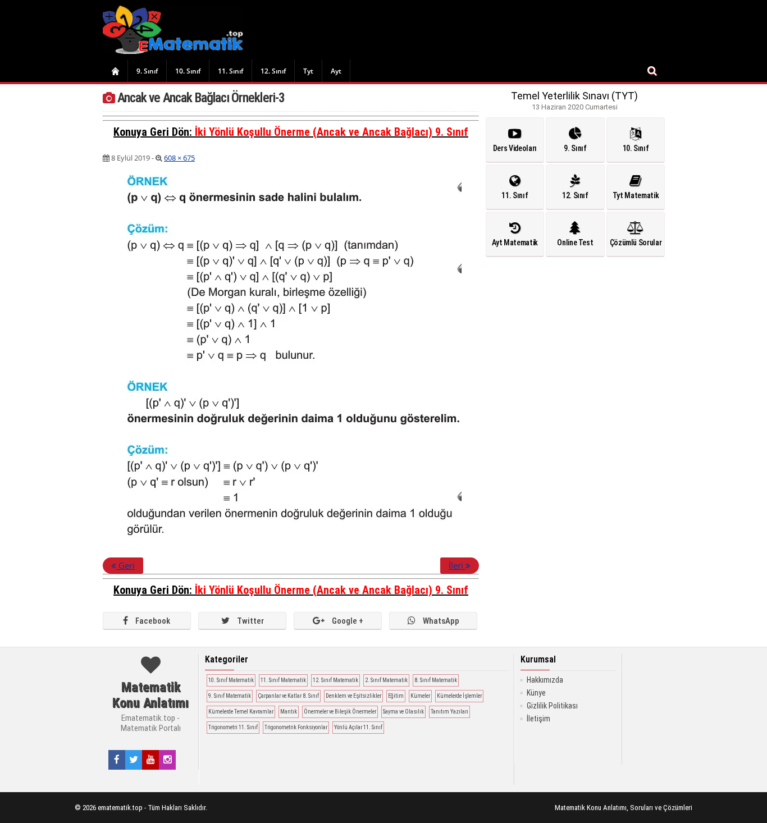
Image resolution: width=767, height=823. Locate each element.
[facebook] (117, 759)
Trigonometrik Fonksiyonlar (295, 727)
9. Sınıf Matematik (229, 696)
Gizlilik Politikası (552, 705)
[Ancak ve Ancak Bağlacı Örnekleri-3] (291, 545)
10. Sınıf (187, 71)
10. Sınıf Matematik (231, 680)
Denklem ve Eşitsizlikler (353, 696)
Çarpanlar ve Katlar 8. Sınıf (288, 696)
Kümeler (420, 696)
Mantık (288, 711)
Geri (125, 565)
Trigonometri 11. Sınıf (233, 727)
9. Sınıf (147, 71)
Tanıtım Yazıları (449, 711)
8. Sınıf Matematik (435, 680)
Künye (536, 692)
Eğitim (396, 696)
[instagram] (167, 759)
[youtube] (151, 759)
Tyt (308, 71)
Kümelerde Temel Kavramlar (240, 711)
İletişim (538, 718)
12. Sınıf (273, 71)
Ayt (336, 71)
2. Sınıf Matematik (386, 680)
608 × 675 (179, 158)
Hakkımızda (545, 679)
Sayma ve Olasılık (403, 711)
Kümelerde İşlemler (459, 696)
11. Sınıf (230, 71)
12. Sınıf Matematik (335, 680)
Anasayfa (115, 71)
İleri (457, 565)
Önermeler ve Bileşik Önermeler (340, 711)
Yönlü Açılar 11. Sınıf (358, 727)
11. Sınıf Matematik (283, 680)
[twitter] (133, 759)
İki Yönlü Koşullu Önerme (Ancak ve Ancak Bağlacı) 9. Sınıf (331, 132)
